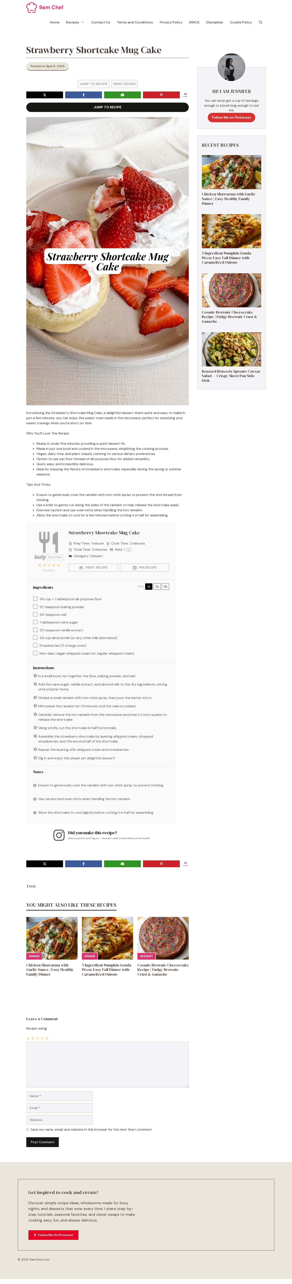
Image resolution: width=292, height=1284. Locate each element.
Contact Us (100, 22)
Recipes (72, 22)
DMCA (194, 22)
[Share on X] (44, 95)
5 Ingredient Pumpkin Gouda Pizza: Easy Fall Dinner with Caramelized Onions (106, 969)
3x (165, 586)
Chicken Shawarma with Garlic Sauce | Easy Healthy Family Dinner (50, 969)
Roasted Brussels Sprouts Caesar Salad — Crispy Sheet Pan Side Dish (231, 376)
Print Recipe (124, 84)
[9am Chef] (31, 7)
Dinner (34, 956)
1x (148, 586)
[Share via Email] (122, 95)
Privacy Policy (171, 22)
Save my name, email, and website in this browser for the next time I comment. (91, 1129)
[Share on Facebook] (83, 95)
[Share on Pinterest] (161, 95)
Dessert (146, 956)
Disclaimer (214, 22)
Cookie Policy (241, 22)
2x (157, 586)
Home (54, 22)
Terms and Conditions (135, 22)
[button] (260, 22)
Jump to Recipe (93, 84)
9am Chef (51, 7)
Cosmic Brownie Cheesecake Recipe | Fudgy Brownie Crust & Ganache (163, 969)
